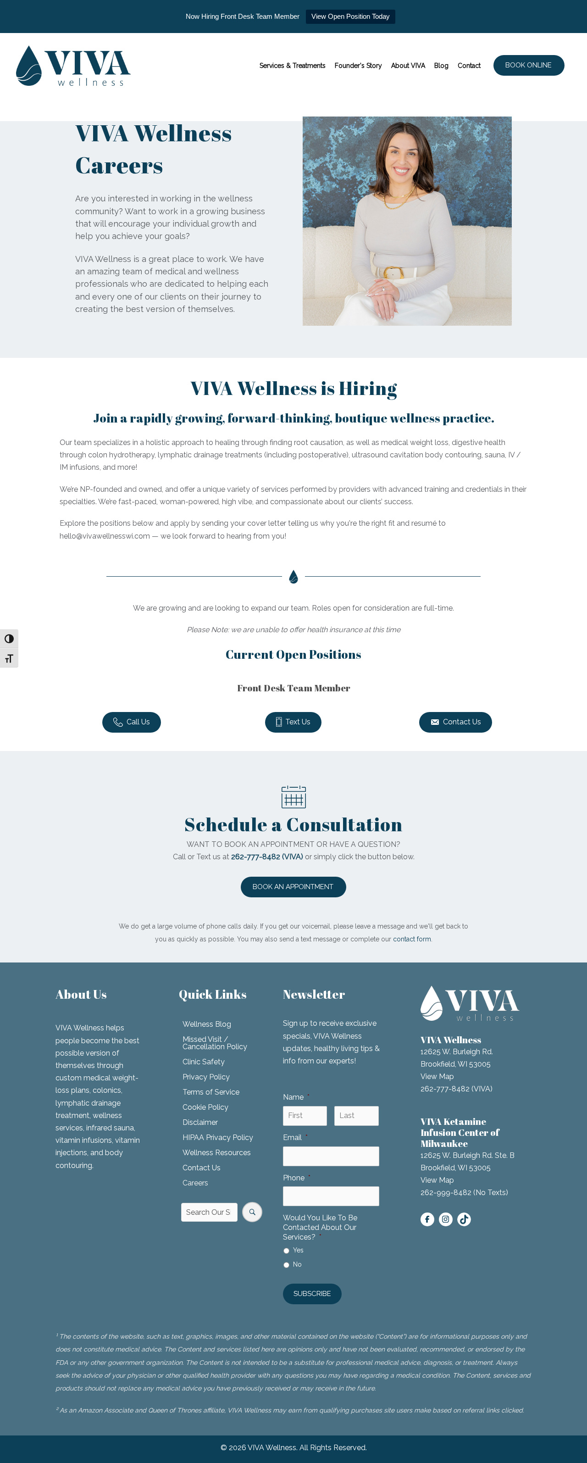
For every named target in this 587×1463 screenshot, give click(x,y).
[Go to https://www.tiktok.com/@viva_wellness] (464, 1219)
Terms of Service (211, 1092)
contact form (412, 939)
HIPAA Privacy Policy (218, 1137)
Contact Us (202, 1167)
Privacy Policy (206, 1077)
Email (295, 1137)
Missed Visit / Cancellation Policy (215, 1043)
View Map (437, 1076)
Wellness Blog (207, 1024)
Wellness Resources (217, 1152)
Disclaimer (200, 1122)
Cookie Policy (205, 1107)
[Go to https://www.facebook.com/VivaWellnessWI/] (427, 1219)
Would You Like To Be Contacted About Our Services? (320, 1227)
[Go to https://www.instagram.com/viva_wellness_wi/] (446, 1219)
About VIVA (408, 65)
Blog (441, 65)
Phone (296, 1178)
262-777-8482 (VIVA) (457, 1089)
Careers (195, 1183)
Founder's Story (358, 65)
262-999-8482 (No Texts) (464, 1192)
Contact (469, 65)
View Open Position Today (350, 16)
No (297, 1264)
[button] (529, 65)
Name (296, 1097)
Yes (298, 1250)
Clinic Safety (204, 1061)
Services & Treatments (293, 65)
